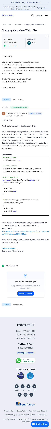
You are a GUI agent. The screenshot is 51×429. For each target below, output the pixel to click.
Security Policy (10, 415)
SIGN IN (6, 305)
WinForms (18, 24)
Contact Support (25, 293)
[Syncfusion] (25, 404)
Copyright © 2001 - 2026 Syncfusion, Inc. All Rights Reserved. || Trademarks (25, 420)
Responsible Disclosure (26, 415)
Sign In (39, 15)
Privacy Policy (9, 411)
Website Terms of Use (37, 411)
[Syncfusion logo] (11, 15)
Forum (10, 24)
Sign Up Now (41, 8)
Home (4, 24)
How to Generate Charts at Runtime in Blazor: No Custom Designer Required (20, 8)
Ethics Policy (42, 415)
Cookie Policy (21, 411)
